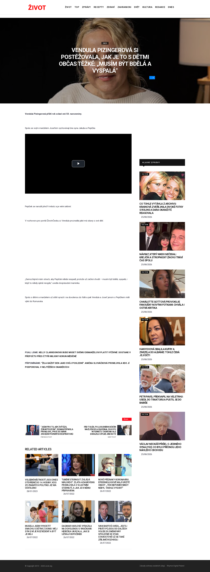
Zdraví (111, 7)
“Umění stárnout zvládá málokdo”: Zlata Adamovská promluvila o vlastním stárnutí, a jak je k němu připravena (78, 485)
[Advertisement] (78, 246)
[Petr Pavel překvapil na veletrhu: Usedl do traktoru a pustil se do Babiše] (162, 378)
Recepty (99, 7)
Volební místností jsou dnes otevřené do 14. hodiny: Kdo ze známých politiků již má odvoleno (41, 483)
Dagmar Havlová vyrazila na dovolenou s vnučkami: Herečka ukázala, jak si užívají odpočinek (77, 530)
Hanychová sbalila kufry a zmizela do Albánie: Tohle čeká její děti (159, 352)
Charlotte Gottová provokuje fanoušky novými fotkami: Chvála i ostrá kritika (161, 304)
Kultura (147, 7)
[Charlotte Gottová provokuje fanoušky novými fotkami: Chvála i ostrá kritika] (162, 284)
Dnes (171, 7)
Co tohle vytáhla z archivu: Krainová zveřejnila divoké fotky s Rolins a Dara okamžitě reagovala (161, 208)
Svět (137, 7)
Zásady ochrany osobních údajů (152, 566)
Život (68, 7)
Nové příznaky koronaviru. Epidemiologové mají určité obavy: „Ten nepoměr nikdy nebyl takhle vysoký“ (114, 483)
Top (77, 7)
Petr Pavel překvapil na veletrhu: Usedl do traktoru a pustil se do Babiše (161, 399)
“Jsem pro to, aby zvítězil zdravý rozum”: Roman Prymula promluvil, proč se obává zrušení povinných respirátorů (57, 432)
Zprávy (86, 7)
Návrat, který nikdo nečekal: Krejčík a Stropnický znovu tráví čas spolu (161, 257)
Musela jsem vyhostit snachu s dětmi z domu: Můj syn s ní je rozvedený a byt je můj (41, 530)
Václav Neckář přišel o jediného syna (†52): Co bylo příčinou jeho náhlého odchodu (160, 447)
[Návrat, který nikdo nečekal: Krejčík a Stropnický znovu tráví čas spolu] (162, 236)
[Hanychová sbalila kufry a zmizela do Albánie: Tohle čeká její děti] (162, 331)
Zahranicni (124, 7)
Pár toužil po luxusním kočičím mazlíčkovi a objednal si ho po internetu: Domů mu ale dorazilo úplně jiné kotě (100, 432)
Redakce (160, 7)
